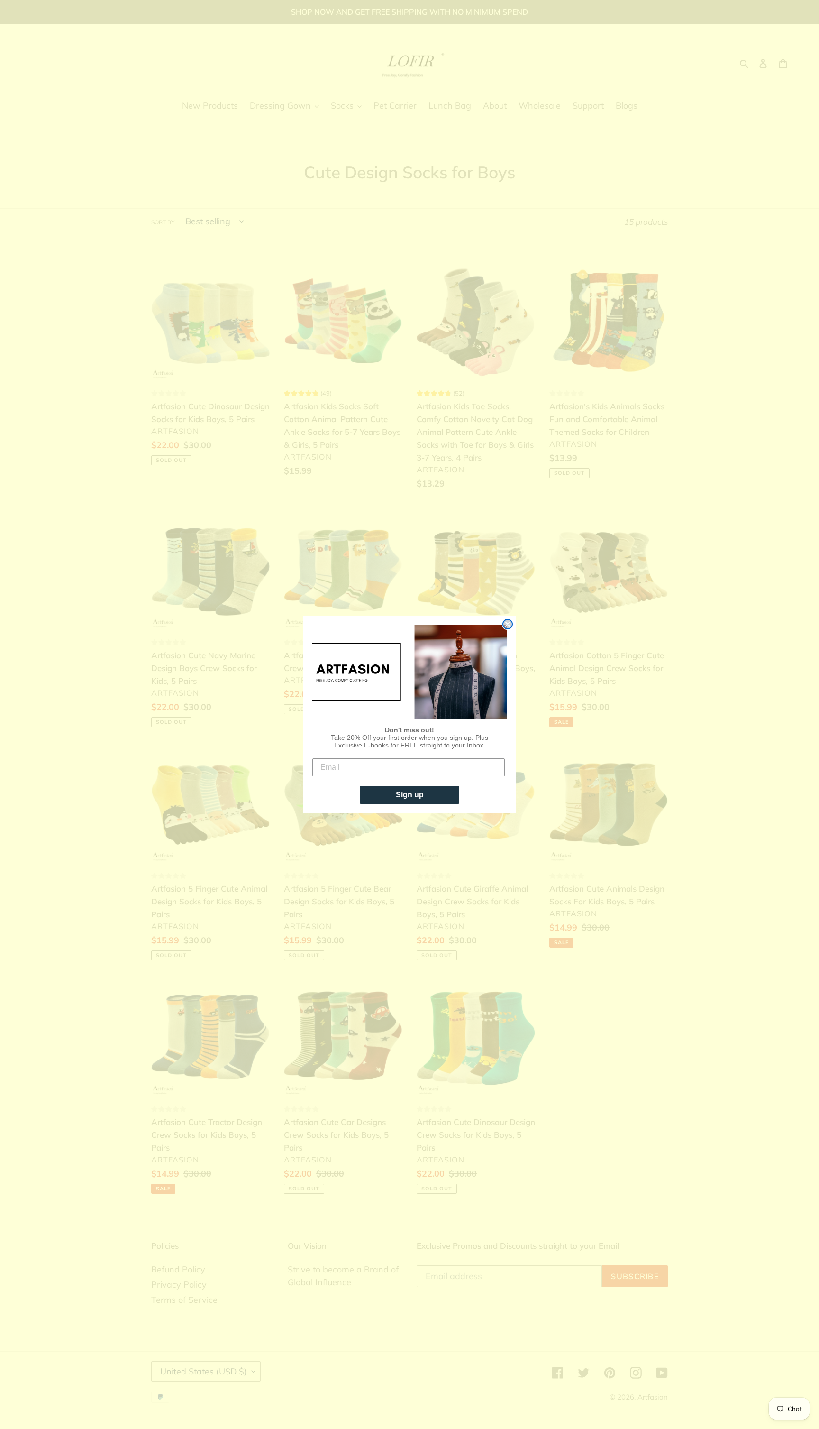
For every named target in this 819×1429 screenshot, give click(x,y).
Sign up (410, 795)
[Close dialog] (507, 624)
